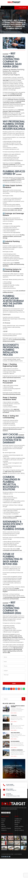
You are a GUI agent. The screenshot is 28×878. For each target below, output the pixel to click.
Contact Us (10, 775)
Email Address (9, 789)
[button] (4, 689)
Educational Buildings (15, 741)
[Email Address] (4, 790)
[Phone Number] (4, 785)
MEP (11, 724)
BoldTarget (5, 54)
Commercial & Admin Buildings (17, 750)
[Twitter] (4, 812)
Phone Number (9, 784)
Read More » (14, 713)
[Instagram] (8, 812)
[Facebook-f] (2, 812)
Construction (13, 715)
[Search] (23, 698)
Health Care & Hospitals (15, 732)
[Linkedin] (9, 812)
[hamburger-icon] (3, 8)
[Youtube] (6, 812)
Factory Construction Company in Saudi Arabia (17, 706)
